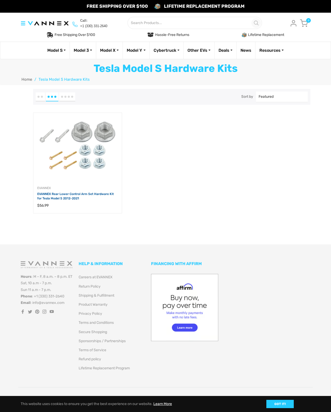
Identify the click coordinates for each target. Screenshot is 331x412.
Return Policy (90, 286)
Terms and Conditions (96, 322)
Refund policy (90, 359)
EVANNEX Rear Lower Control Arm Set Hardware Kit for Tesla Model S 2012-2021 (75, 196)
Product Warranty (93, 304)
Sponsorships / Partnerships (102, 341)
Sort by (247, 96)
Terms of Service (92, 350)
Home (26, 79)
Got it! (280, 404)
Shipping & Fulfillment (96, 295)
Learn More (162, 404)
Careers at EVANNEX (95, 277)
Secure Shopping (93, 332)
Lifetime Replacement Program (104, 368)
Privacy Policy (90, 313)
